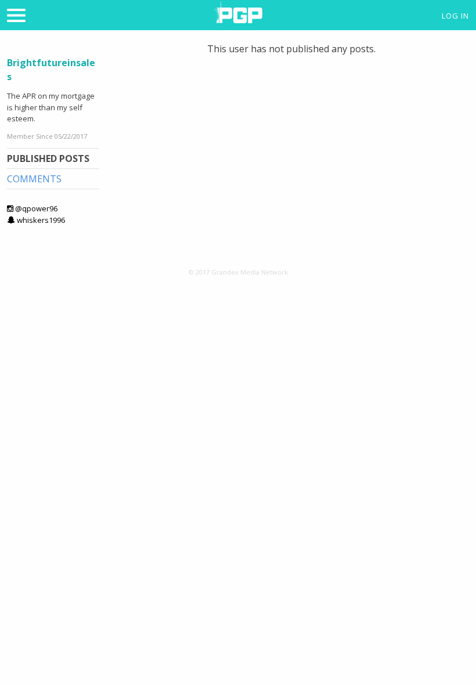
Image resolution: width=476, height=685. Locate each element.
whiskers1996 (40, 220)
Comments (34, 178)
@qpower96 (35, 208)
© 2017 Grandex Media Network (238, 272)
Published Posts (48, 158)
